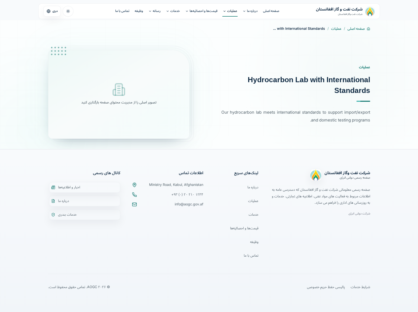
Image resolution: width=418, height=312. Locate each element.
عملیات (232, 11)
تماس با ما (122, 11)
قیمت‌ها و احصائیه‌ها (203, 11)
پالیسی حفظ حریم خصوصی (326, 287)
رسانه (157, 11)
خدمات (175, 11)
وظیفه (139, 11)
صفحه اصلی (271, 11)
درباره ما (252, 11)
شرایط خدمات (360, 287)
